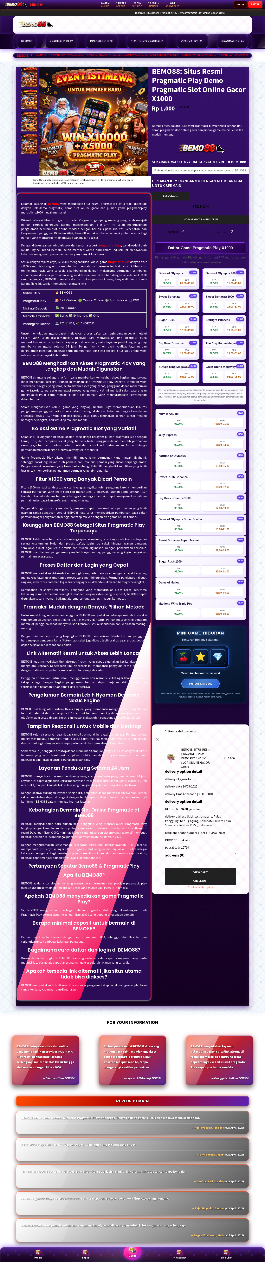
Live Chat (226, 1257)
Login (85, 1257)
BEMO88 (22, 55)
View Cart (200, 872)
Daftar (132, 1256)
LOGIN (240, 4)
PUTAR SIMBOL (200, 683)
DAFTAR (255, 4)
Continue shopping (200, 887)
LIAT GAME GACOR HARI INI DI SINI (200, 219)
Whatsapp (179, 1257)
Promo (38, 1257)
